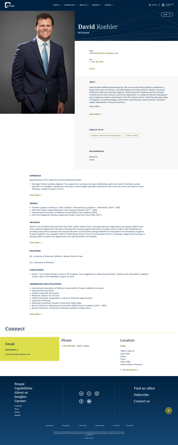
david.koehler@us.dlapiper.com (103, 53)
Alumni (17, 415)
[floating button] (168, 410)
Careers (107, 5)
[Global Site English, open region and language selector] (163, 5)
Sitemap (128, 425)
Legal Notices (91, 433)
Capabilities (69, 5)
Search (155, 5)
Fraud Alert (116, 425)
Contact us (142, 401)
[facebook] (81, 401)
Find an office (144, 388)
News (16, 409)
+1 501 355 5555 (96, 61)
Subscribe (141, 395)
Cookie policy (82, 425)
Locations (18, 406)
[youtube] (89, 401)
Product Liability (132, 135)
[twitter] (89, 393)
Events (17, 412)
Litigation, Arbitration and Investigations (106, 135)
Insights (96, 5)
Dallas (92, 68)
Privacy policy (66, 425)
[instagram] (97, 393)
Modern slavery (99, 425)
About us (83, 5)
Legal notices (49, 425)
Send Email (10, 349)
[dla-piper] (10, 5)
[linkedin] (81, 393)
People (56, 5)
